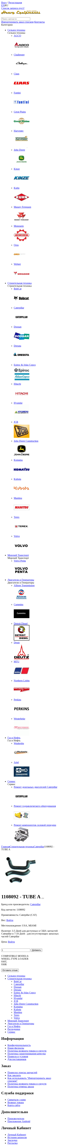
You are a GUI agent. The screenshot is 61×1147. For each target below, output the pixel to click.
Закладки (12, 1140)
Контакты (39, 22)
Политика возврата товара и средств (27, 1050)
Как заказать (14, 1075)
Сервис (11, 781)
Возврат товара (16, 1102)
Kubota (17, 1009)
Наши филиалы (16, 1048)
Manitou (18, 1012)
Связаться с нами (17, 1099)
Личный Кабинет (17, 1134)
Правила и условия (18, 1056)
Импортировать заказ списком (17, 22)
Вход (4, 2)
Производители (16, 1118)
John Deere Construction (26, 1004)
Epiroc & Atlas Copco (25, 992)
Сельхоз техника (16, 30)
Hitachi (17, 995)
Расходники (14, 1029)
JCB (16, 1001)
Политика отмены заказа (21, 1086)
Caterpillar (19, 984)
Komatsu (18, 1006)
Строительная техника (20, 283)
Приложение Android (19, 1121)
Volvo (17, 1018)
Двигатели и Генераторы (21, 579)
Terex (16, 1015)
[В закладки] (42, 898)
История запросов (17, 1137)
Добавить (36, 950)
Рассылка (13, 1143)
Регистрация (15, 2)
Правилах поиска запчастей (22, 1072)
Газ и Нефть (14, 737)
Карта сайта (14, 1105)
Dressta (17, 989)
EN (3, 5)
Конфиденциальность (19, 1045)
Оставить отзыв (10, 970)
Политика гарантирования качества (27, 1053)
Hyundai (18, 998)
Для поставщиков (17, 1059)
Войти (9, 920)
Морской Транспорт (18, 555)
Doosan (17, 987)
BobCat (17, 981)
